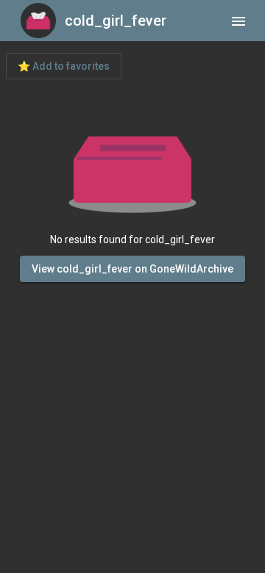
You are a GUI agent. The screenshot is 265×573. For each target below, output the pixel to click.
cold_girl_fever (115, 20)
